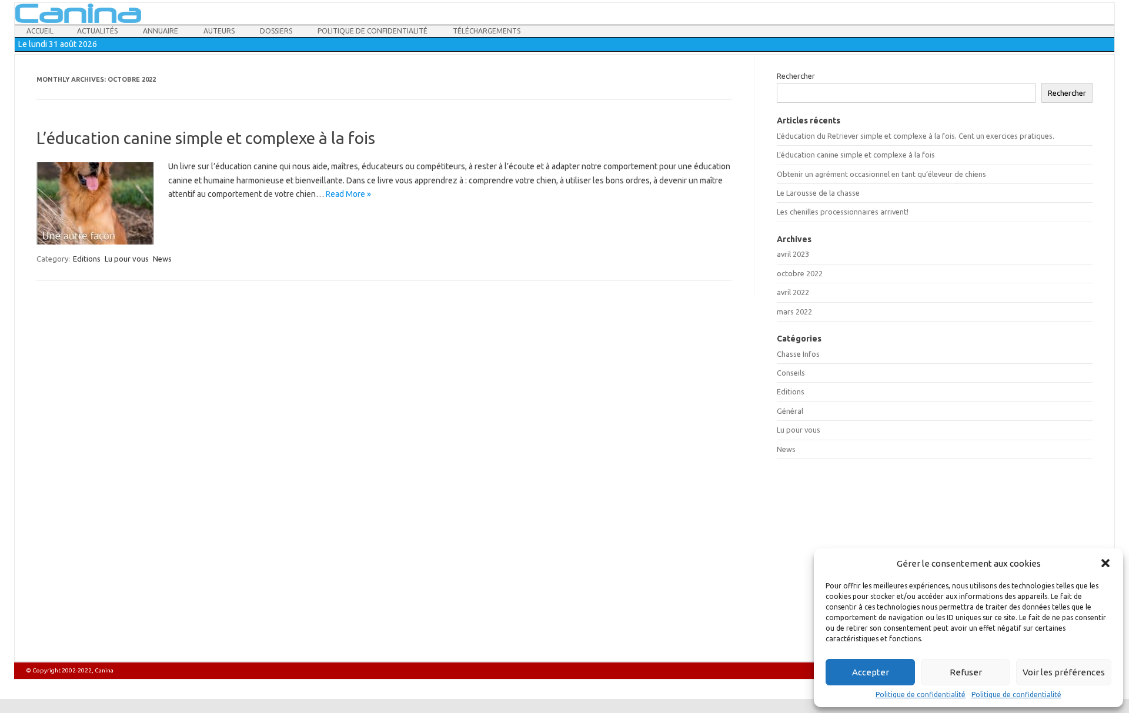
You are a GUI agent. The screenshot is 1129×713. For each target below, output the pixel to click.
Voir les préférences (1064, 672)
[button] (1105, 563)
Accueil (40, 31)
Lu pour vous (127, 259)
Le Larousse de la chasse (819, 193)
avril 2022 (793, 292)
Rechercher (796, 76)
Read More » (348, 194)
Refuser (966, 672)
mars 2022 (794, 311)
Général (790, 411)
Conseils (791, 373)
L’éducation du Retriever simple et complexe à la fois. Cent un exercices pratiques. (915, 136)
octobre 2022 (800, 273)
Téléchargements (486, 31)
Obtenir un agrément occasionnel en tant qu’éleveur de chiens (881, 174)
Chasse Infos (798, 354)
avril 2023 (793, 254)
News (162, 259)
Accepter (870, 672)
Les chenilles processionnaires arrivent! (842, 211)
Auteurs (219, 31)
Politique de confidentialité (921, 694)
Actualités (97, 31)
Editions (87, 259)
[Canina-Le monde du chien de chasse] (78, 20)
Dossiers (276, 31)
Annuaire (160, 31)
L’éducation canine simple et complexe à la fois (205, 138)
